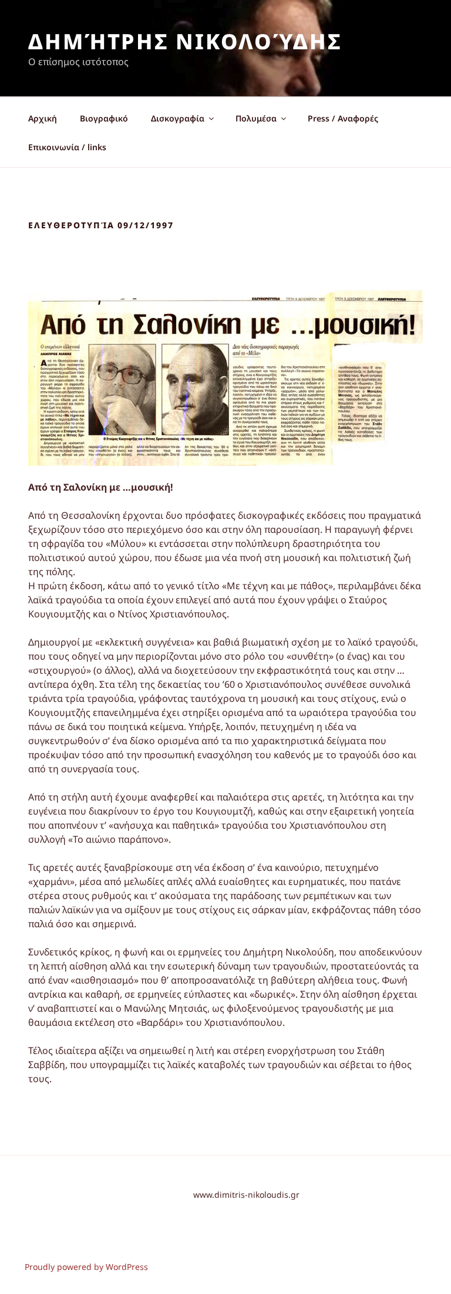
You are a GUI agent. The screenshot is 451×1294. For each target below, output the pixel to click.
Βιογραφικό (104, 118)
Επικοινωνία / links (67, 147)
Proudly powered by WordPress (86, 1266)
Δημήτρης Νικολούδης (185, 41)
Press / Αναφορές (343, 118)
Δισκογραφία (177, 118)
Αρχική (42, 118)
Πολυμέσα (256, 118)
